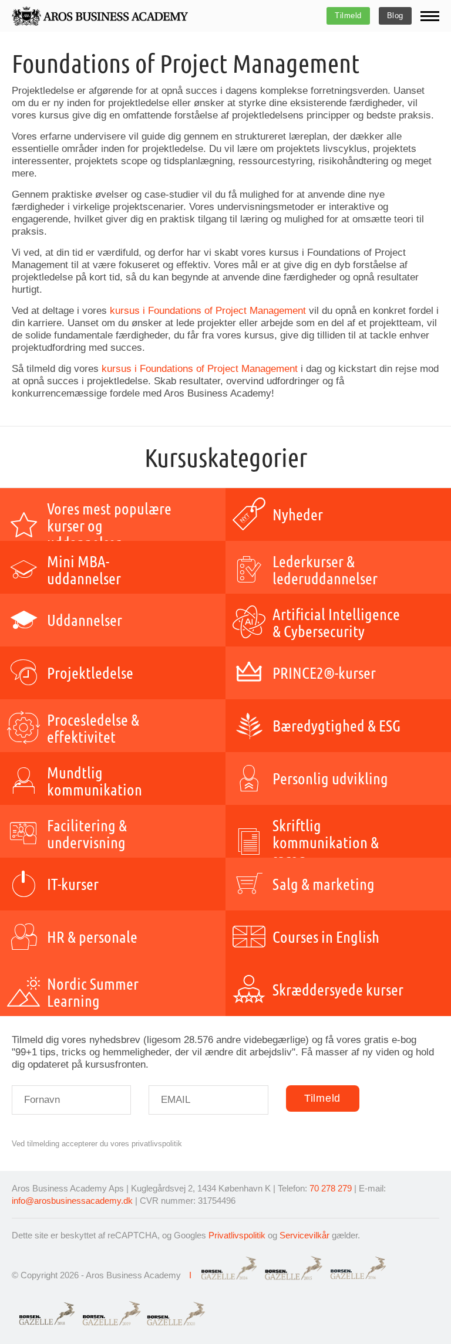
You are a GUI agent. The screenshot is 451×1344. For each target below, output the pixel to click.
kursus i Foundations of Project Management (208, 310)
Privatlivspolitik (236, 1235)
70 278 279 (330, 1188)
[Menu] (429, 16)
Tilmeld (348, 15)
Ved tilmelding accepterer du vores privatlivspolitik (97, 1143)
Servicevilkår (304, 1235)
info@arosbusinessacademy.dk (72, 1201)
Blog (395, 15)
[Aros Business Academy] (100, 16)
